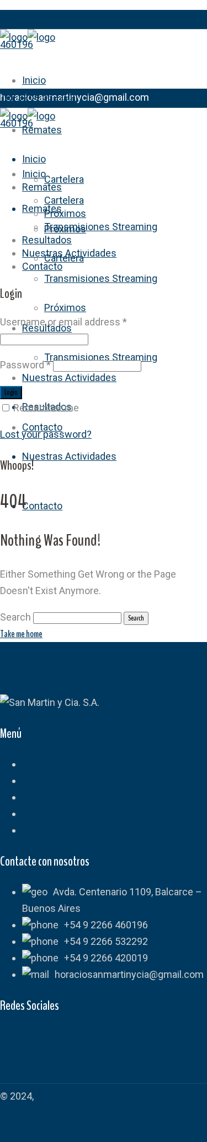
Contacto (42, 830)
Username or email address (63, 322)
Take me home (21, 633)
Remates (42, 780)
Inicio (34, 764)
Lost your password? (46, 434)
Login (11, 393)
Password (25, 365)
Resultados (47, 813)
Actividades (47, 797)
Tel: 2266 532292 (37, 18)
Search (15, 617)
